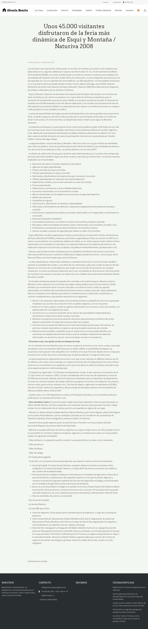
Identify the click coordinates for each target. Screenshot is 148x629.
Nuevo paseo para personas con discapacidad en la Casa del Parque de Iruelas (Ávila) (128, 596)
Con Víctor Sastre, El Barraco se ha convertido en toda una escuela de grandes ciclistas (126, 618)
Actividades (77, 10)
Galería (89, 10)
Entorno (64, 10)
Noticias (118, 10)
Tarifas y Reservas (103, 10)
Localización (52, 10)
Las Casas (39, 10)
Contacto (130, 10)
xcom (37, 62)
